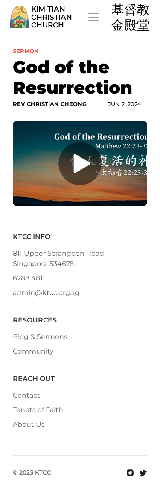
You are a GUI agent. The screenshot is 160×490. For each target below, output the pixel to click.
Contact (26, 395)
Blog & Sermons (40, 337)
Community (33, 351)
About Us (29, 424)
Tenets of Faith (38, 410)
